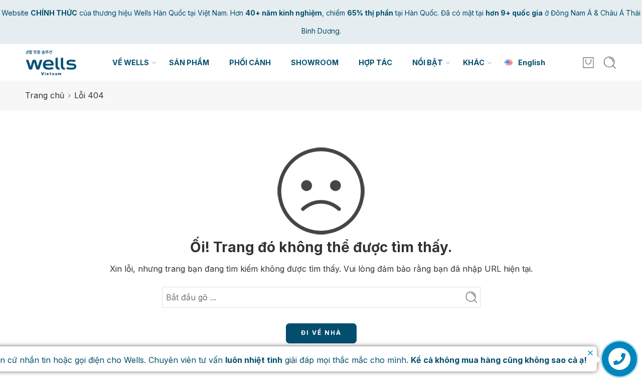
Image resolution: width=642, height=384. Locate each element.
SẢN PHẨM (189, 62)
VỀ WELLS (130, 62)
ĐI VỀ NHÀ (321, 332)
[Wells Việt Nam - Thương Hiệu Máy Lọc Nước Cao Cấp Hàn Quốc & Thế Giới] (50, 62)
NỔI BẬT (427, 62)
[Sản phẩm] (588, 63)
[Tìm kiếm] (610, 63)
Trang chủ (44, 95)
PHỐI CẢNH (250, 62)
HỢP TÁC (375, 62)
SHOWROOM (315, 62)
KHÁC (474, 62)
